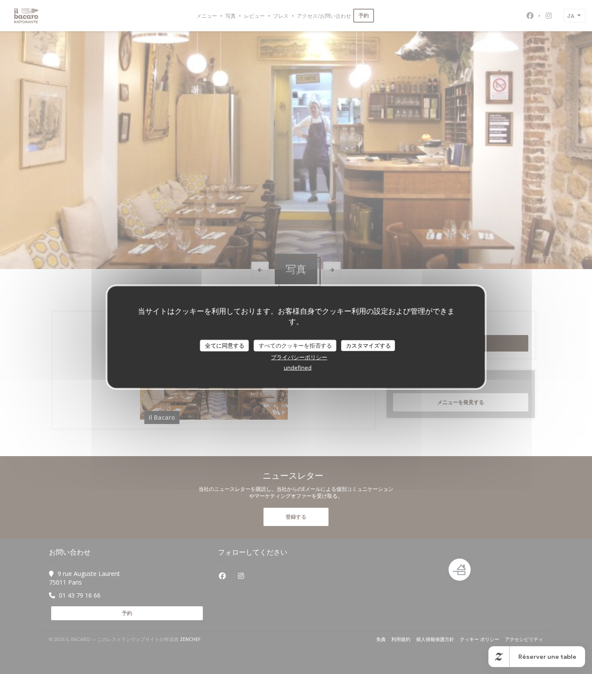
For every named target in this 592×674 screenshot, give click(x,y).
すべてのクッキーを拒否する (295, 345)
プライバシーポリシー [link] (299, 357)
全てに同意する (224, 345)
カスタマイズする (368, 345)
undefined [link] (298, 368)
